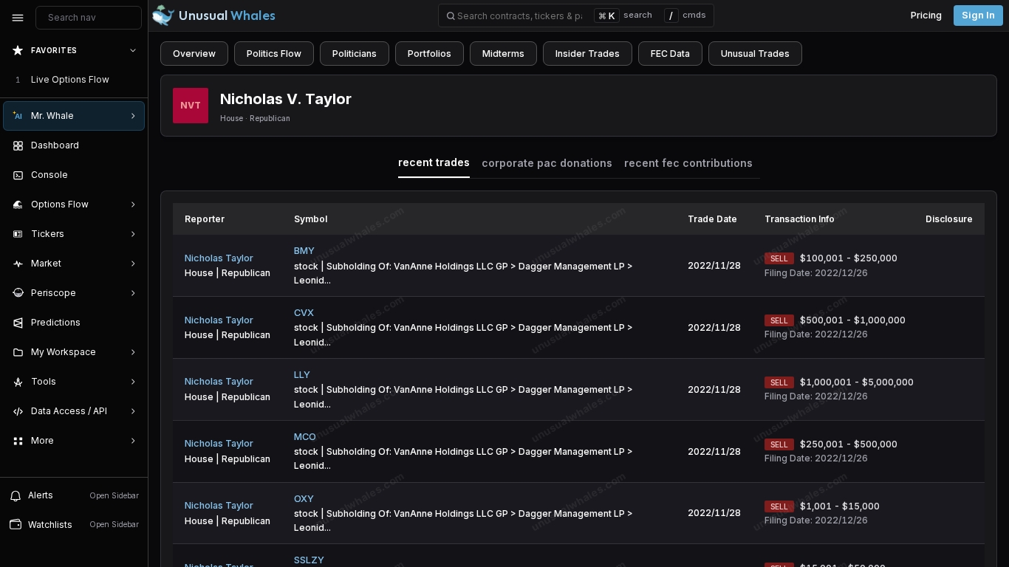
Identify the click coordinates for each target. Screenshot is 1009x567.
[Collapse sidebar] (18, 18)
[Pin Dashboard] (130, 145)
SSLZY (309, 560)
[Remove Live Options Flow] (134, 80)
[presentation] (74, 256)
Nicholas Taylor (219, 258)
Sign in (978, 15)
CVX (304, 312)
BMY (304, 250)
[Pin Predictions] (130, 322)
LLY (302, 374)
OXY (304, 498)
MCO (305, 436)
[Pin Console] (130, 175)
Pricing (926, 15)
